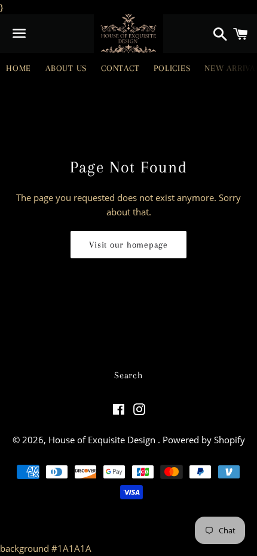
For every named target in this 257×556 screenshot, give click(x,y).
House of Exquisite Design (103, 440)
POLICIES (172, 68)
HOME (18, 68)
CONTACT (120, 68)
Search (128, 375)
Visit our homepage (128, 244)
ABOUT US (66, 68)
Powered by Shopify (204, 440)
